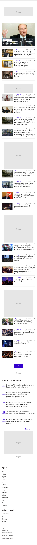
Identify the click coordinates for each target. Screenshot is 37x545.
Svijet (3, 479)
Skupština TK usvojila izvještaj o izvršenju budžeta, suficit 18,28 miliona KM (20, 386)
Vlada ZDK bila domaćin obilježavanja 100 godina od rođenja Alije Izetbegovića (22, 354)
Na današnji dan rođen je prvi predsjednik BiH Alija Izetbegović (18, 42)
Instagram (6, 519)
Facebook (6, 514)
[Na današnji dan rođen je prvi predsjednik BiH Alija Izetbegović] (18, 34)
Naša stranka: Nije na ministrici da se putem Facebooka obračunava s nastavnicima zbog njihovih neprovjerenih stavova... (24, 98)
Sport (3, 482)
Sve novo (28, 429)
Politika (4, 474)
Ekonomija (5, 487)
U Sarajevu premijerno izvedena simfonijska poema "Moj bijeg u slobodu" (23, 258)
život (17, 71)
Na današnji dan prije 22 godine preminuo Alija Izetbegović (23, 206)
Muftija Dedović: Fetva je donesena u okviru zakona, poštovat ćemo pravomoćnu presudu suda (18, 395)
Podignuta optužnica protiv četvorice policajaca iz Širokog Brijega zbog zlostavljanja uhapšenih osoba (18, 404)
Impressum (5, 528)
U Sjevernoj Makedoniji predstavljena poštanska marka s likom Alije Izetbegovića (24, 63)
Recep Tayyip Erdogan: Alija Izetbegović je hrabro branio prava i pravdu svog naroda (24, 195)
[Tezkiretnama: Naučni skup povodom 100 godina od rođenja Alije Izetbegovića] (7, 332)
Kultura (4, 495)
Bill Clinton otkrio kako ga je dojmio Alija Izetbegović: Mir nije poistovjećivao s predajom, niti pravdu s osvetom (24, 270)
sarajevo (18, 94)
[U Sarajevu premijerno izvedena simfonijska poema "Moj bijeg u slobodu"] (7, 258)
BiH (3, 471)
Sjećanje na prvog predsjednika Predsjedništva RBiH (23, 342)
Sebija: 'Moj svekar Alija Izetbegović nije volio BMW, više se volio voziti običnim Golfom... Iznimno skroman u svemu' (24, 110)
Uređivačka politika (7, 535)
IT (2, 503)
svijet (17, 192)
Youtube (5, 521)
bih (16, 49)
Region (4, 477)
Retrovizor (5, 498)
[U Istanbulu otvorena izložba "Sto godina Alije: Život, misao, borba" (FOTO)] (7, 75)
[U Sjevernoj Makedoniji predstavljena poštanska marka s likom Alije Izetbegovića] (7, 64)
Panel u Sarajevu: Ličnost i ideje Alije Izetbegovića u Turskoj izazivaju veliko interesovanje (23, 184)
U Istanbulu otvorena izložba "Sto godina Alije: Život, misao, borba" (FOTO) (24, 74)
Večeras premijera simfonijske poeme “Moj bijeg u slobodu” (23, 280)
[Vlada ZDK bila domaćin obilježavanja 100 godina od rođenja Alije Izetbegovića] (7, 354)
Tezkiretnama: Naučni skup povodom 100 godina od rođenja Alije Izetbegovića (24, 332)
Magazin (4, 492)
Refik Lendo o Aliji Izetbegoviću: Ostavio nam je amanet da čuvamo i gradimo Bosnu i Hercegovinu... (24, 53)
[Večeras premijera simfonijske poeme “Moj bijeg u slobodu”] (7, 281)
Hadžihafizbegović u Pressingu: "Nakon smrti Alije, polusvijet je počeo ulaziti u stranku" (23, 321)
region (17, 60)
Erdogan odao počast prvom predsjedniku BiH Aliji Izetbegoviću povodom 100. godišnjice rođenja (24, 247)
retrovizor (7, 40)
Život (3, 500)
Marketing (5, 530)
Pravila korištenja (7, 533)
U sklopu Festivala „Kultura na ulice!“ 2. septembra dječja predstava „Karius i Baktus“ (19, 421)
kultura (18, 277)
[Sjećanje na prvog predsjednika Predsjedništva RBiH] (7, 343)
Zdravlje (4, 484)
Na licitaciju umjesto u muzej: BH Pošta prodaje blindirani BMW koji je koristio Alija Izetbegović (24, 173)
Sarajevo (4, 490)
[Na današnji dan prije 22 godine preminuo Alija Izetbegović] (7, 206)
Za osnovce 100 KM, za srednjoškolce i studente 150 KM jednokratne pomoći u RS (20, 413)
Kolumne (4, 505)
